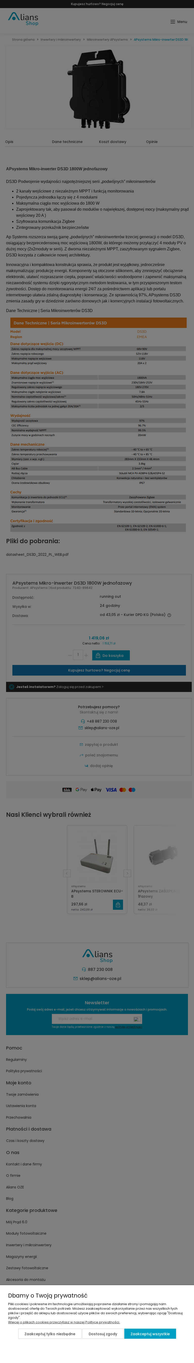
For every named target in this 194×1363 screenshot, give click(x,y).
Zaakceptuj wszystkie (150, 1333)
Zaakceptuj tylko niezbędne (50, 1333)
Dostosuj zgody (103, 1333)
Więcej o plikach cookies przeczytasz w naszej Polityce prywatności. (64, 1322)
